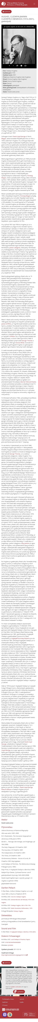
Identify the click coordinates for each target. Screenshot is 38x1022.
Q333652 (10, 945)
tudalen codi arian (16, 987)
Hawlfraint (5, 1002)
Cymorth (22, 999)
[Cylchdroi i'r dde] (9, 30)
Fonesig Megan (25, 196)
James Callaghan (14, 248)
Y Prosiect (4, 1005)
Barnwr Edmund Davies (28, 382)
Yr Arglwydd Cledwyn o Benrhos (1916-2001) (23, 932)
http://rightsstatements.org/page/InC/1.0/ (13, 955)
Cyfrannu (20, 992)
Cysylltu (22, 1002)
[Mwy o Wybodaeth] (21, 65)
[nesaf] (34, 46)
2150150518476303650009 (13, 942)
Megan (3, 139)
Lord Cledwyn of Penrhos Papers (20, 939)
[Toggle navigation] (34, 3)
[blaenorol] (4, 46)
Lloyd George (5, 750)
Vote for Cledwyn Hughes (18, 897)
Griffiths (12, 336)
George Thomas (27, 341)
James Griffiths (6, 324)
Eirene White (20, 343)
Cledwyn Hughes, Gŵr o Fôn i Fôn (21, 905)
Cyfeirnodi (7, 11)
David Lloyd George (19, 136)
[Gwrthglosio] (6, 30)
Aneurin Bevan (6, 789)
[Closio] (4, 30)
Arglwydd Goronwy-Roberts (20, 638)
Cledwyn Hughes (18, 911)
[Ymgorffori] (25, 65)
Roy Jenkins (25, 543)
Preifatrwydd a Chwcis (8, 999)
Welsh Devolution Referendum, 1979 (21, 908)
